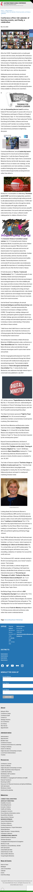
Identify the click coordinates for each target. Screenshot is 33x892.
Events (2, 872)
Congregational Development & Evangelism (12, 841)
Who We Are (4, 725)
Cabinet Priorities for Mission (8, 837)
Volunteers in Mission (6, 833)
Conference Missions (6, 825)
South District (4, 656)
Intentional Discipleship (7, 790)
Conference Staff (5, 715)
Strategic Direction (5, 719)
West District (4, 660)
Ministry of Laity (5, 843)
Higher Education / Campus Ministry (10, 831)
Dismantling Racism (6, 805)
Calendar (3, 870)
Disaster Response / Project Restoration (11, 827)
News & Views (4, 864)
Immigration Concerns (6, 811)
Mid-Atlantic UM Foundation (8, 773)
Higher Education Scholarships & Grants (11, 750)
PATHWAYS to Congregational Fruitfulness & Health (14, 778)
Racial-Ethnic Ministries (7, 815)
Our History (4, 723)
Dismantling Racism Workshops (14, 620)
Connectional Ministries (9, 799)
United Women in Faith (6, 851)
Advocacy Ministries (7, 801)
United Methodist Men (6, 849)
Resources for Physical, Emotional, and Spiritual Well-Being (16, 784)
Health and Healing (6, 809)
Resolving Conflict (5, 782)
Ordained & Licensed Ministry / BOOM (10, 845)
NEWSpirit (3, 866)
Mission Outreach (6, 819)
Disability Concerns (6, 803)
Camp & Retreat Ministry (7, 821)
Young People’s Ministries (7, 855)
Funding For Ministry (6, 746)
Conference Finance (6, 742)
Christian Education (6, 839)
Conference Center (6, 713)
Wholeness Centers (6, 788)
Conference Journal (6, 763)
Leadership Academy (6, 771)
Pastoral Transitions (6, 780)
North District (4, 653)
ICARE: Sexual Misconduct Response (10, 769)
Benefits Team (4, 740)
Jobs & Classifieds (6, 868)
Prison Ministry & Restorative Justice (10, 813)
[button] (30, 6)
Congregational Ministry (9, 835)
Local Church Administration (8, 752)
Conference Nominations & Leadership (11, 744)
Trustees (3, 755)
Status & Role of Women (7, 817)
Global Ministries (5, 829)
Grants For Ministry (6, 748)
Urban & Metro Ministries (7, 853)
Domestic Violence (6, 807)
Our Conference (5, 721)
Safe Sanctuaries (5, 786)
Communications (5, 776)
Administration (5, 736)
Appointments (4, 727)
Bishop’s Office (5, 711)
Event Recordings (5, 874)
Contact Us (4, 717)
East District (4, 658)
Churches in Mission (6, 823)
